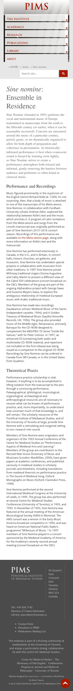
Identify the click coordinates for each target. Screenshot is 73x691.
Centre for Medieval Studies (37, 659)
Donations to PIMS (28, 627)
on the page (33, 237)
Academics (15, 27)
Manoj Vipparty (38, 680)
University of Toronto (47, 670)
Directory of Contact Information (27, 611)
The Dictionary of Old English (38, 661)
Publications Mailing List (32, 631)
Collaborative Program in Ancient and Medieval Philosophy (41, 666)
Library (13, 51)
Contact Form (25, 624)
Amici (11, 59)
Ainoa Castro (33, 676)
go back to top (65, 683)
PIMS (36, 7)
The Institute (18, 19)
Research (14, 35)
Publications (17, 43)
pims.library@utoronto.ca (34, 614)
